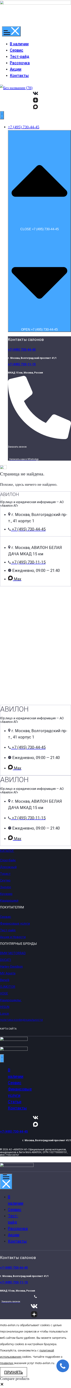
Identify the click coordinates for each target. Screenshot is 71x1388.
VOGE (4, 993)
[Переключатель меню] (11, 31)
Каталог (7, 851)
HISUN (4, 1007)
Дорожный (8, 867)
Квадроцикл (9, 900)
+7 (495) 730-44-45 (22, 350)
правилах (6, 1363)
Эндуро (5, 887)
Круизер (6, 894)
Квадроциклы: (10, 1000)
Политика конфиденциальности (21, 1020)
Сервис (5, 917)
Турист (5, 874)
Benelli (4, 980)
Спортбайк (8, 860)
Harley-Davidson (11, 966)
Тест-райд (8, 930)
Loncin (4, 1014)
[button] (2, 1385)
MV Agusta (7, 973)
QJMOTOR (7, 987)
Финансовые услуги (15, 923)
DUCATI (5, 960)
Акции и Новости (13, 937)
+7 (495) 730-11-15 (22, 364)
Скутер (5, 880)
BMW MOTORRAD (13, 953)
